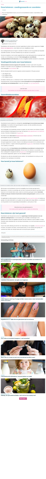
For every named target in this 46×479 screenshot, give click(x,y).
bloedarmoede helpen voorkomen (24, 135)
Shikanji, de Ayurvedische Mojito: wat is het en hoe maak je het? (18, 395)
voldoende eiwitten (39, 225)
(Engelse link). (20, 133)
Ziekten (2, 297)
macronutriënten (12, 68)
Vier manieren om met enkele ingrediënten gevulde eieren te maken (23, 90)
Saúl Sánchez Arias (12, 41)
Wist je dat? (3, 356)
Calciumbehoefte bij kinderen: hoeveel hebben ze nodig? (16, 376)
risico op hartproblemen (33, 83)
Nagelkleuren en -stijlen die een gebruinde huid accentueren (17, 319)
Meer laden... (23, 398)
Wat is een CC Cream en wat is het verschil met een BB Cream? (18, 357)
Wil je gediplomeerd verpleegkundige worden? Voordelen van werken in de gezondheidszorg (21, 260)
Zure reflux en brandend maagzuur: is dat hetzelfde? (15, 338)
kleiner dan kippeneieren (7, 48)
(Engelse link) (30, 143)
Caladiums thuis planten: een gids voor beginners (14, 280)
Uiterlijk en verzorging (6, 258)
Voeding (2, 4)
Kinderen (3, 375)
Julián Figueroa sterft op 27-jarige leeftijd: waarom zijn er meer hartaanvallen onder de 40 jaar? (22, 299)
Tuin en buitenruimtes (5, 278)
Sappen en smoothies (5, 394)
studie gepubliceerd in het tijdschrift (36, 131)
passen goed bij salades (32, 198)
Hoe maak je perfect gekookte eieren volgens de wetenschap (23, 209)
